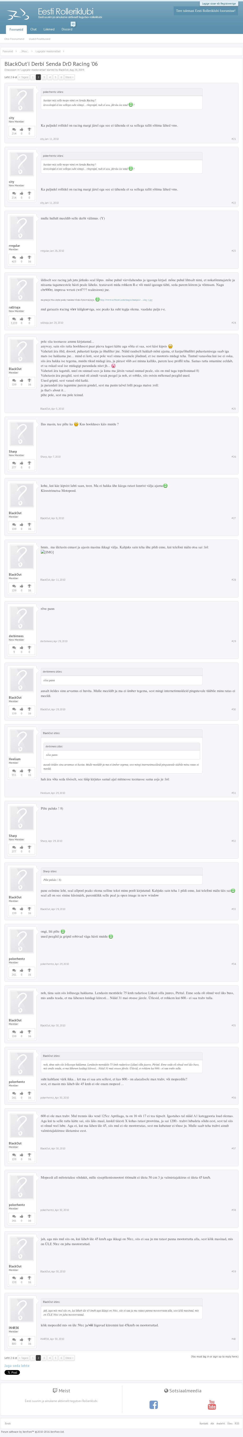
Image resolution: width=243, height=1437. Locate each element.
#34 (234, 964)
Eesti (8, 1423)
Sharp (13, 452)
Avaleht (220, 1423)
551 (14, 775)
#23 (234, 250)
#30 (234, 709)
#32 (234, 841)
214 (14, 133)
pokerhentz (17, 959)
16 (29, 261)
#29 (234, 641)
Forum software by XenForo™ (32, 1431)
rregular (14, 246)
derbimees (16, 636)
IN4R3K (14, 1328)
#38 (234, 1210)
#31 (234, 793)
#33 (234, 909)
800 (14, 1343)
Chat (33, 29)
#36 (234, 1097)
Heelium (14, 759)
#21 (234, 139)
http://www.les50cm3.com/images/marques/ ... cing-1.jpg (126, 300)
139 (14, 384)
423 (14, 261)
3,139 (14, 323)
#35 (234, 1025)
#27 (234, 518)
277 (14, 467)
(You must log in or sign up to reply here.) (214, 1356)
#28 (234, 579)
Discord (68, 28)
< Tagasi (23, 77)
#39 (234, 1271)
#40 (234, 1339)
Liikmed (49, 29)
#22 (234, 202)
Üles (229, 1423)
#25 (234, 408)
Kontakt (204, 1423)
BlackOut (64, 69)
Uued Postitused (39, 39)
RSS (236, 1423)
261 (14, 974)
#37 (234, 1148)
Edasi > (69, 77)
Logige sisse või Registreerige (219, 3)
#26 (234, 456)
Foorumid (16, 30)
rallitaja (14, 307)
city (11, 118)
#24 (234, 322)
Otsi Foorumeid (14, 39)
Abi (212, 1423)
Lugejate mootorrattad (33, 69)
